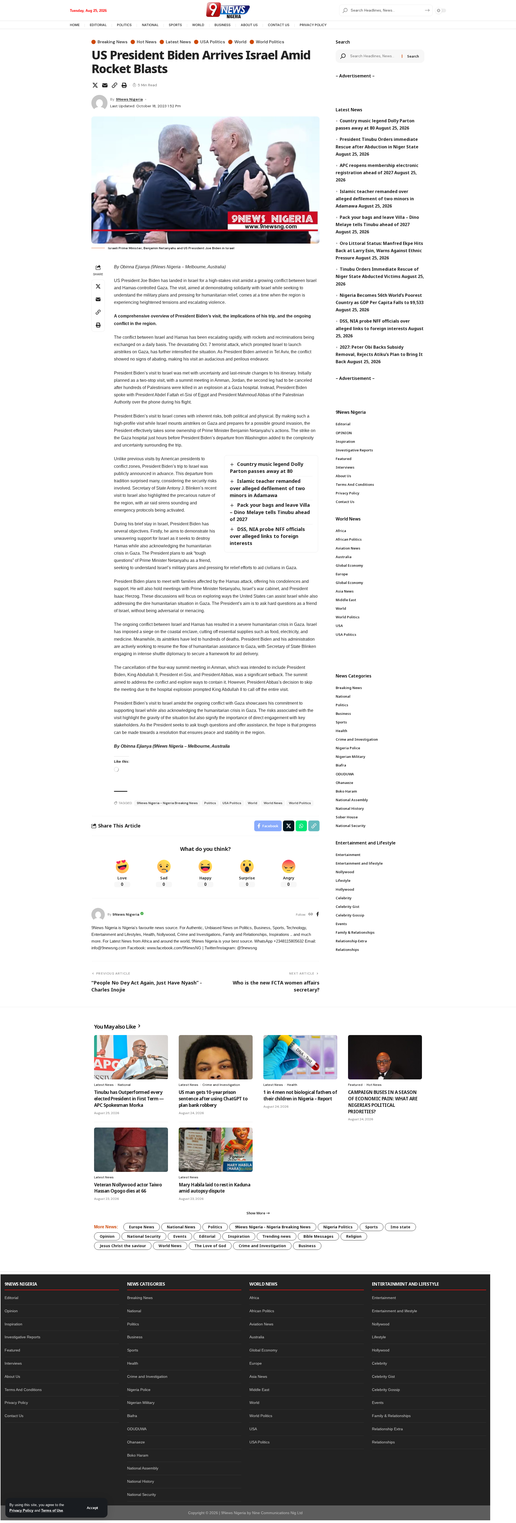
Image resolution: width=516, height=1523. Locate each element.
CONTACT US (278, 25)
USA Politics (212, 42)
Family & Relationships (391, 1416)
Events (180, 1236)
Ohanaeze (136, 1442)
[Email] (105, 85)
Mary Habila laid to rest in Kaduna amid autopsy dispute (214, 1188)
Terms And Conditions (23, 1390)
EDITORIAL (98, 25)
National (124, 1085)
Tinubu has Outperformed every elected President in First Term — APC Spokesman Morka (129, 1098)
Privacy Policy (21, 1510)
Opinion (107, 1236)
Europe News (141, 1226)
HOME (75, 25)
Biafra (132, 1416)
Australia (256, 1337)
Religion (353, 1236)
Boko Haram (137, 1455)
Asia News (258, 1376)
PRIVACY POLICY (313, 25)
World (240, 42)
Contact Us (14, 1416)
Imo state (400, 1226)
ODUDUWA (136, 1429)
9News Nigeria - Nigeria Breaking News (167, 803)
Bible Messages (318, 1236)
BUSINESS (222, 25)
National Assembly (142, 1468)
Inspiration (239, 1236)
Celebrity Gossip (386, 1390)
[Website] (310, 914)
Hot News (146, 42)
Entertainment (384, 1298)
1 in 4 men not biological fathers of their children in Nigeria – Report (300, 1095)
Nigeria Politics (338, 1226)
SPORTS (175, 25)
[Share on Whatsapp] (301, 826)
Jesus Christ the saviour (123, 1245)
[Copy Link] (114, 85)
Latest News (178, 42)
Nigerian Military (141, 1402)
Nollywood (380, 1324)
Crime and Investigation (221, 1085)
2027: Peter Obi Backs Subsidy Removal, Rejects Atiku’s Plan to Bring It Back (379, 354)
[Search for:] (374, 56)
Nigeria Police (138, 1390)
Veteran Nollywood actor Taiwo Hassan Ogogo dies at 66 (128, 1188)
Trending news (276, 1236)
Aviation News (261, 1324)
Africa (254, 1298)
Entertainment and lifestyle (394, 1311)
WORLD (198, 25)
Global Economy (263, 1350)
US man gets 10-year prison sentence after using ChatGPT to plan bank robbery (213, 1098)
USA (253, 1429)
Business (307, 1245)
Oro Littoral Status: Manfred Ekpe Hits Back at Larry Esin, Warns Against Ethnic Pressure (379, 250)
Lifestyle (379, 1337)
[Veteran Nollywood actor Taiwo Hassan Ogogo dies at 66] (131, 1150)
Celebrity (379, 1363)
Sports (371, 1226)
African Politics (261, 1311)
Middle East (259, 1390)
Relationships (383, 1442)
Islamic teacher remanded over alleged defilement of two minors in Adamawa (267, 488)
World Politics (270, 42)
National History (140, 1481)
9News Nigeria (129, 99)
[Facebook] (318, 914)
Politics (210, 803)
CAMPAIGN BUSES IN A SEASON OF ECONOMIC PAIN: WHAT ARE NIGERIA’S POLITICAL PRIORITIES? (383, 1101)
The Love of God (210, 1245)
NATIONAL (150, 25)
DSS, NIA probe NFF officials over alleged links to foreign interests (267, 536)
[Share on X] (95, 85)
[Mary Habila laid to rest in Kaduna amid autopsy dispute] (216, 1150)
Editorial (207, 1236)
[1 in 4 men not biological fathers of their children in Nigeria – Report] (300, 1057)
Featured (355, 1085)
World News (273, 803)
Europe (255, 1363)
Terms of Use (52, 1510)
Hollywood (380, 1350)
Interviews (13, 1363)
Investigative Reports (22, 1337)
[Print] (124, 85)
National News (181, 1226)
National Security (144, 1236)
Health (292, 1085)
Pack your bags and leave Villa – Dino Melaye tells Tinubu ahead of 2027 (270, 512)
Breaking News (112, 42)
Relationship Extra (387, 1429)
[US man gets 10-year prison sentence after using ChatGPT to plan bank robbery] (216, 1057)
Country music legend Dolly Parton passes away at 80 (266, 467)
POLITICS (124, 25)
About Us (12, 1376)
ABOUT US (249, 25)
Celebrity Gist (383, 1376)
